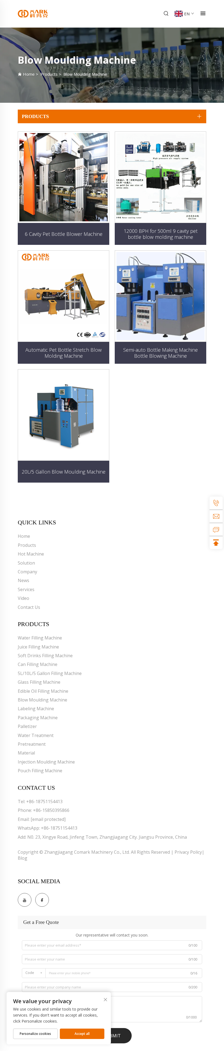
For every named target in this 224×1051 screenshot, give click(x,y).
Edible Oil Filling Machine (43, 691)
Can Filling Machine (37, 664)
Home (29, 74)
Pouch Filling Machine (40, 771)
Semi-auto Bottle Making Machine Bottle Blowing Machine (160, 353)
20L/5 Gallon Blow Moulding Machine (63, 472)
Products (49, 74)
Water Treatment (36, 735)
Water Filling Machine (40, 638)
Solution (26, 563)
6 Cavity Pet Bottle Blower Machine (63, 234)
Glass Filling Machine (39, 682)
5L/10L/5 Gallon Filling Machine (50, 673)
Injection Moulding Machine (46, 762)
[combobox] (34, 973)
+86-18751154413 (44, 801)
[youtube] (24, 900)
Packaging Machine (38, 718)
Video (23, 598)
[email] (216, 516)
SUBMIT (112, 1036)
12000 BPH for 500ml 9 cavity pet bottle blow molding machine (161, 234)
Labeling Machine (36, 709)
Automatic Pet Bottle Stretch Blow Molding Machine (63, 353)
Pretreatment (32, 744)
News (23, 580)
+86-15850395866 (51, 810)
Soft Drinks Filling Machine (45, 656)
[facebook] (42, 900)
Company (27, 572)
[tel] (216, 503)
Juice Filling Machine (38, 647)
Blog (22, 858)
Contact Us (29, 607)
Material (26, 753)
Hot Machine (31, 554)
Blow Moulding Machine (85, 74)
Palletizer (27, 726)
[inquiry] (216, 529)
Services (26, 589)
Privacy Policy (188, 852)
